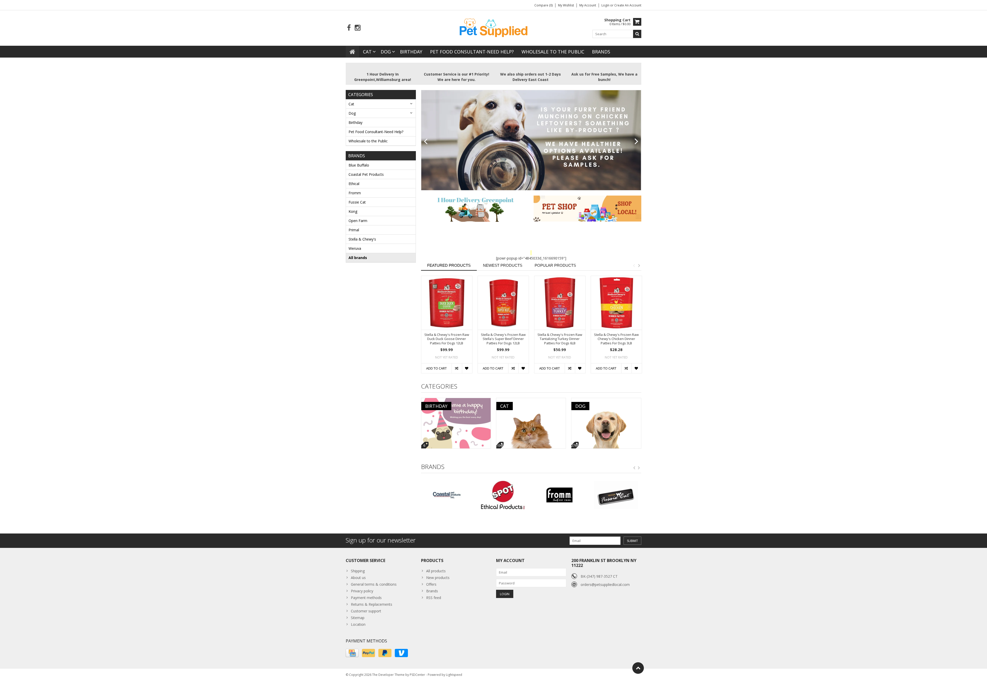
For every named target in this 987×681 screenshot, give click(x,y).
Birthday (411, 52)
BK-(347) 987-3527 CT (599, 576)
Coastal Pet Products (366, 174)
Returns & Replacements (371, 604)
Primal (354, 229)
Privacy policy (362, 590)
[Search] (637, 34)
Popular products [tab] (555, 265)
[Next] (636, 141)
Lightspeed (454, 675)
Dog (386, 52)
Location (358, 624)
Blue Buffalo (359, 165)
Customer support (366, 611)
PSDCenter (417, 675)
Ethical (354, 183)
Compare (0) (543, 5)
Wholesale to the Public (553, 52)
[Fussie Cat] (559, 495)
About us (358, 577)
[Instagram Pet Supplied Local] (357, 27)
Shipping (358, 570)
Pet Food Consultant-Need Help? (472, 52)
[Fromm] (503, 495)
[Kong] (616, 495)
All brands (358, 257)
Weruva (355, 248)
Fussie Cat (357, 202)
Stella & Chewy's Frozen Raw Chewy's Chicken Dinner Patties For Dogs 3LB (616, 339)
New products (438, 577)
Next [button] (639, 265)
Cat (367, 52)
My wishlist (566, 5)
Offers (431, 584)
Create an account (627, 5)
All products (436, 570)
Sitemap (357, 617)
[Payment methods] (352, 653)
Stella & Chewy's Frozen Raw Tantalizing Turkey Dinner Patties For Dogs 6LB (559, 339)
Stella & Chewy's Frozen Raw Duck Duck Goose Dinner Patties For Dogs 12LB (446, 339)
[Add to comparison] (457, 368)
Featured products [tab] (449, 265)
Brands (601, 52)
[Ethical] (446, 495)
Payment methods (366, 597)
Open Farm (358, 220)
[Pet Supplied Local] (493, 27)
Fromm (355, 192)
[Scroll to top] (638, 668)
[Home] (352, 51)
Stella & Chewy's (362, 239)
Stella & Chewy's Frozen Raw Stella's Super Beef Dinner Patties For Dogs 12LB (503, 339)
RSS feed (433, 597)
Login (605, 5)
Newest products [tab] (502, 265)
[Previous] (426, 141)
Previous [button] (634, 265)
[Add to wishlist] (467, 368)
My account (587, 5)
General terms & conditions (374, 584)
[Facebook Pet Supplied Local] (349, 27)
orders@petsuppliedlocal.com (605, 584)
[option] (446, 327)
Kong (353, 211)
